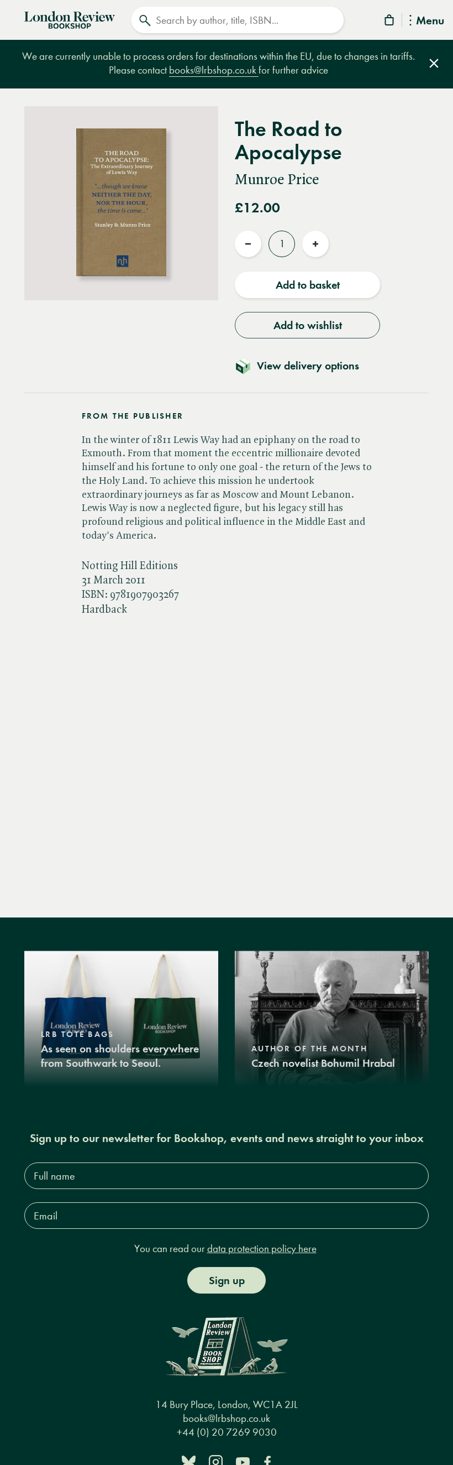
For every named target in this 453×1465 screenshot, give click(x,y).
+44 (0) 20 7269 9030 (227, 1432)
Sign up (227, 1280)
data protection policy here (262, 1248)
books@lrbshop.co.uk (214, 70)
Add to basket (308, 284)
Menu (430, 21)
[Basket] (390, 22)
